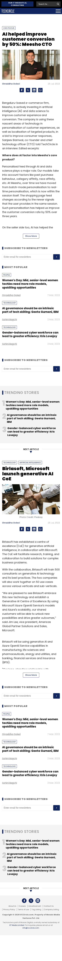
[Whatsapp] (40, 90)
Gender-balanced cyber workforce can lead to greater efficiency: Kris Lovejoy (30, 334)
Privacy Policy (9, 909)
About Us (12, 906)
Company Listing (51, 909)
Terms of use (23, 909)
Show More (31, 236)
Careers (22, 906)
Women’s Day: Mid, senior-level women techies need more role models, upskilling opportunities (30, 284)
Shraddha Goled (11, 83)
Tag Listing (36, 909)
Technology (9, 302)
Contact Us (49, 906)
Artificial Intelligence (30, 462)
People (6, 275)
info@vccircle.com (30, 928)
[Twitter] (28, 90)
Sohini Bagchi (9, 319)
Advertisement (34, 906)
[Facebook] (22, 90)
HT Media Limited (16, 925)
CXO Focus (8, 28)
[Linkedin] (34, 90)
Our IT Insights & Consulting (17, 4)
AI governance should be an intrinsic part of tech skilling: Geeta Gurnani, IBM (30, 310)
